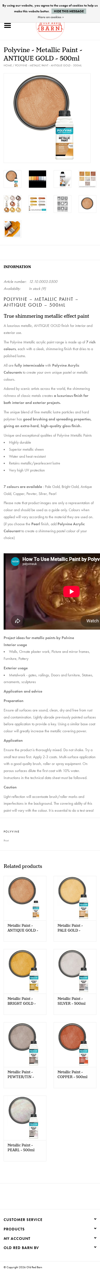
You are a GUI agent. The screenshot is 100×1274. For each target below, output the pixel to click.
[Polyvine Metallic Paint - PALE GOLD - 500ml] (75, 898)
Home (8, 65)
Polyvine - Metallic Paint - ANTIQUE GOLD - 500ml (48, 65)
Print (6, 840)
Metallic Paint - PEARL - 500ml (21, 1148)
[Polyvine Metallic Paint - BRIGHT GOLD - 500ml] (25, 971)
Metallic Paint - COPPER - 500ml (72, 1075)
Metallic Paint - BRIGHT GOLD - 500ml (22, 1001)
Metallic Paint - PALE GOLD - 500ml (70, 928)
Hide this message (69, 11)
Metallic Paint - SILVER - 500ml (71, 1001)
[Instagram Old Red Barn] (54, 1198)
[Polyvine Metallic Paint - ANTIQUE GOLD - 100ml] (25, 898)
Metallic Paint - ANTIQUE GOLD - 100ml (23, 928)
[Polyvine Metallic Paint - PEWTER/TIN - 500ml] (25, 1044)
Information (17, 267)
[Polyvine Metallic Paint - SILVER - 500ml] (75, 971)
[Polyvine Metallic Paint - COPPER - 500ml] (75, 1044)
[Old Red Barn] (57, 25)
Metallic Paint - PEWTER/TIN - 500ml (21, 1075)
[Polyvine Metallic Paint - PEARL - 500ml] (25, 1118)
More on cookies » (51, 17)
